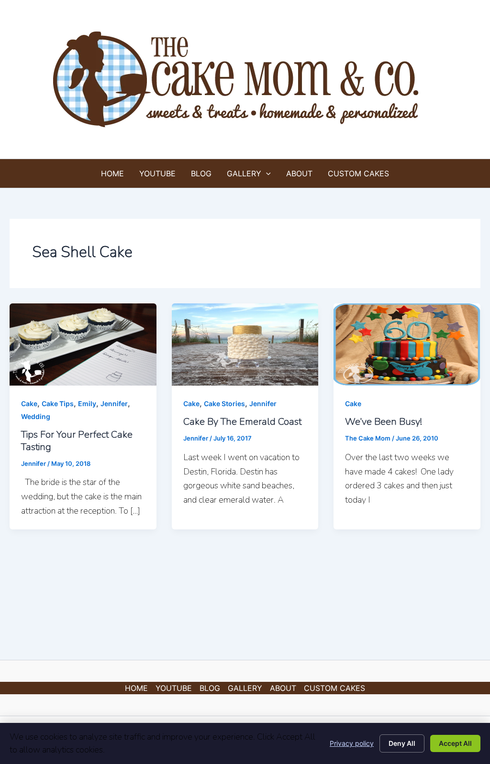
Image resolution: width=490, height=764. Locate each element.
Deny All (402, 743)
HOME (112, 173)
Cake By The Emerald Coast (242, 421)
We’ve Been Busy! (383, 421)
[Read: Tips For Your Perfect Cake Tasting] (83, 343)
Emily (87, 403)
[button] (266, 173)
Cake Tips (58, 403)
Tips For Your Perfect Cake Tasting (77, 440)
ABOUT (299, 173)
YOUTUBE (157, 173)
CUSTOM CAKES (358, 173)
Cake (29, 403)
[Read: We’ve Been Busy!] (407, 343)
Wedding (35, 416)
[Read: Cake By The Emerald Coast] (245, 343)
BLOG (201, 173)
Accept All (455, 743)
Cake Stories (224, 403)
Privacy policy (352, 743)
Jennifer (114, 403)
